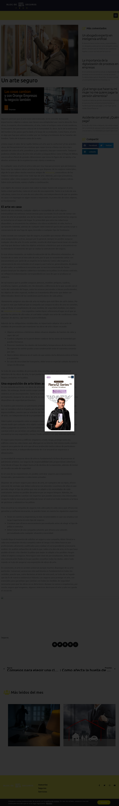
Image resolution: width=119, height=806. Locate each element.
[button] (72, 377)
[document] (59, 403)
